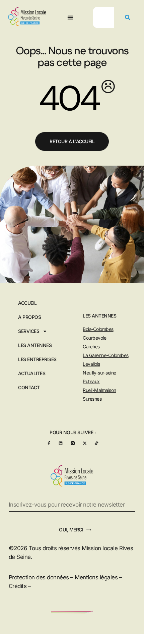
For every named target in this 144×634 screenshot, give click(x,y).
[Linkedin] (61, 443)
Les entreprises (37, 359)
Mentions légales (96, 577)
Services (28, 331)
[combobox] (103, 17)
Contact (29, 387)
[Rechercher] (127, 17)
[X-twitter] (84, 443)
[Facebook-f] (49, 443)
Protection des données (39, 577)
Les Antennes (35, 345)
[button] (70, 17)
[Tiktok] (96, 443)
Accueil (27, 303)
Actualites (31, 373)
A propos (29, 317)
